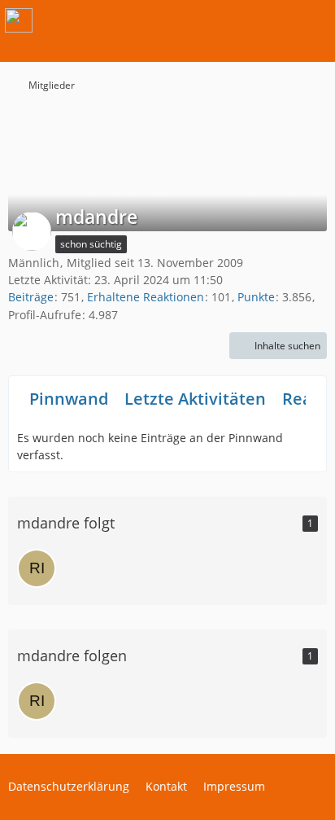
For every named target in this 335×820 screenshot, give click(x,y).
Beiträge (31, 297)
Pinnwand (68, 399)
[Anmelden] (273, 20)
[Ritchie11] (36, 568)
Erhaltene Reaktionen (145, 297)
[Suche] (232, 20)
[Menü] (314, 20)
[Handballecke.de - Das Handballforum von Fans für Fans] (19, 20)
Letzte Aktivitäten (195, 399)
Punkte (256, 297)
